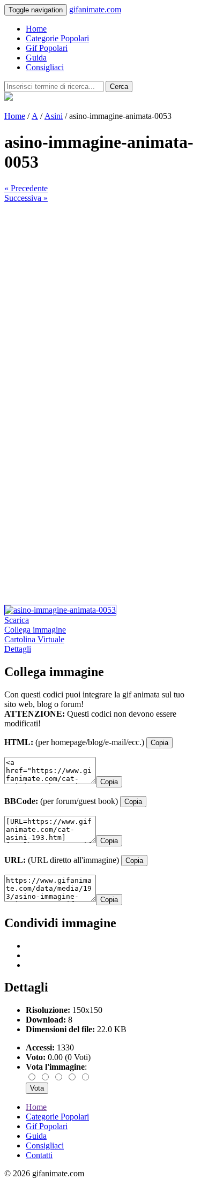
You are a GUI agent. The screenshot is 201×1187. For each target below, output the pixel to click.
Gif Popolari (47, 47)
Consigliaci (45, 67)
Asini (53, 116)
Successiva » (26, 197)
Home (36, 28)
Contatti (39, 1155)
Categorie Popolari (57, 38)
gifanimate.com (95, 9)
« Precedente (26, 188)
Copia (159, 743)
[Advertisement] (100, 303)
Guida (36, 57)
